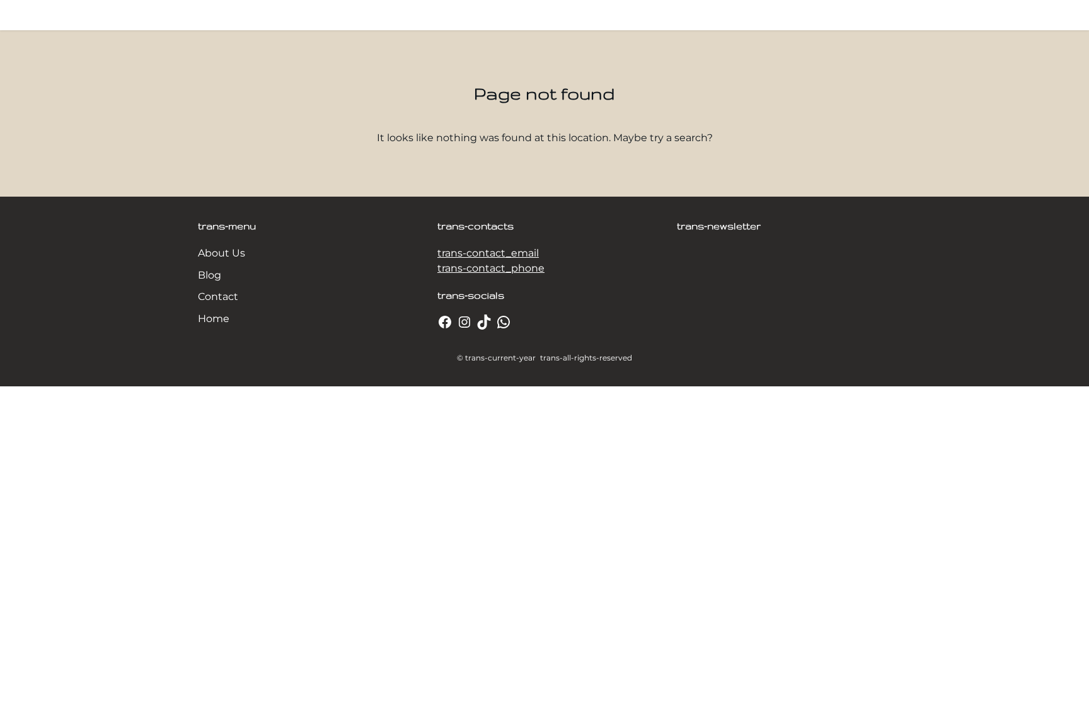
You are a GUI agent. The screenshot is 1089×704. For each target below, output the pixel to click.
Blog (209, 275)
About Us (221, 253)
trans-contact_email (488, 253)
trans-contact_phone (490, 268)
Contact (218, 297)
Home (213, 319)
